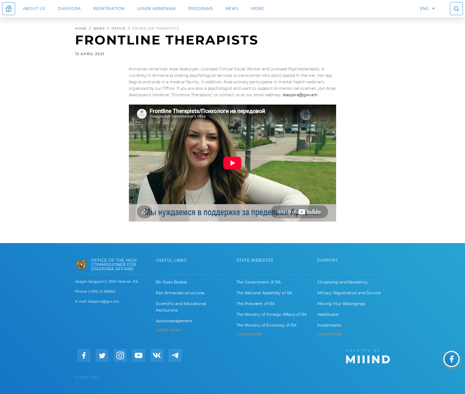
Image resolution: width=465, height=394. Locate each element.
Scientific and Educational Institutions (181, 307)
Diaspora (69, 8)
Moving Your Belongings (341, 303)
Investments (329, 325)
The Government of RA (259, 282)
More (257, 8)
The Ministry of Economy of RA (267, 325)
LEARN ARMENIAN (156, 8)
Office (118, 28)
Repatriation (109, 8)
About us (34, 8)
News (232, 8)
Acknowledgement (174, 321)
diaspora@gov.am (300, 94)
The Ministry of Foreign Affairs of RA (272, 314)
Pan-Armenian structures (180, 293)
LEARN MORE (168, 330)
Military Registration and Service (349, 293)
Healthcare (327, 314)
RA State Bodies (171, 282)
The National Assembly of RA (264, 293)
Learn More (330, 334)
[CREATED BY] (368, 355)
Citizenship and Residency (342, 282)
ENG (424, 8)
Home (81, 28)
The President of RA (256, 303)
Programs (200, 8)
